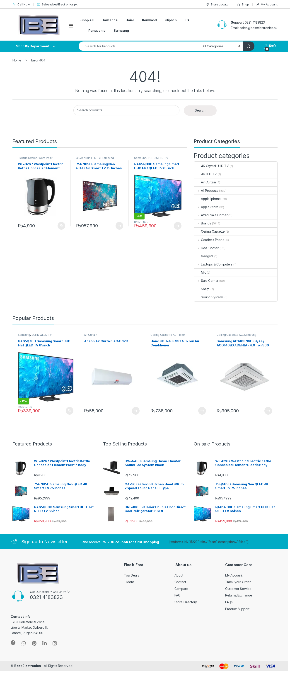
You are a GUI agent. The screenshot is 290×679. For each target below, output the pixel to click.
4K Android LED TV (88, 158)
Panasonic (97, 30)
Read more (119, 226)
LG (187, 20)
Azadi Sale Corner (214, 215)
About (178, 575)
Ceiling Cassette (213, 231)
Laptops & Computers (216, 264)
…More (129, 582)
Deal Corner (210, 248)
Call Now (23, 4)
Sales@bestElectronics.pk (60, 4)
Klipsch (171, 20)
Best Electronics (27, 666)
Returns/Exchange (238, 595)
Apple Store (209, 207)
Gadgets (207, 256)
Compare (181, 589)
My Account (269, 4)
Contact (180, 582)
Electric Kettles (27, 158)
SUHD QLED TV (158, 158)
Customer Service (238, 589)
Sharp (205, 289)
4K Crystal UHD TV (215, 166)
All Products (209, 190)
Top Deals (131, 575)
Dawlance (110, 20)
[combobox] (139, 46)
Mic (203, 272)
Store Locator (220, 4)
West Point (46, 158)
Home (16, 60)
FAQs (229, 602)
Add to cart (61, 226)
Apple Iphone (211, 199)
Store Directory (185, 602)
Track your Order (238, 582)
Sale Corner (209, 280)
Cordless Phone (213, 240)
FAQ (177, 595)
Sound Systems (212, 297)
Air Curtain (208, 182)
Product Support (237, 609)
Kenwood (149, 20)
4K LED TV (209, 174)
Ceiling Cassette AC (163, 334)
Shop (245, 4)
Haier (130, 20)
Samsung (121, 30)
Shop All (87, 20)
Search (200, 110)
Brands (206, 223)
